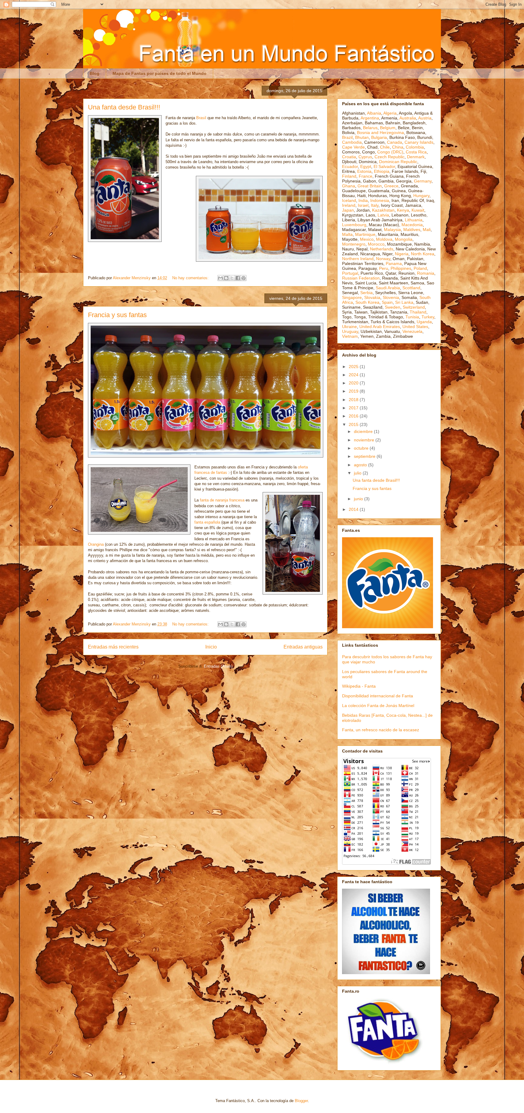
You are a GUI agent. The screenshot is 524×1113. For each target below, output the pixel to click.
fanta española (207, 522)
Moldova (384, 239)
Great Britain (370, 185)
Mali (427, 229)
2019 (354, 391)
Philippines (401, 268)
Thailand (418, 312)
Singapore (352, 297)
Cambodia (352, 142)
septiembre (365, 456)
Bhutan (362, 137)
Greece (391, 185)
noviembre (364, 439)
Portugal (350, 273)
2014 (354, 509)
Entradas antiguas (303, 646)
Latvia (383, 215)
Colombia (415, 147)
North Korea (422, 253)
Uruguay (350, 331)
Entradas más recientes (113, 646)
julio (358, 473)
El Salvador (384, 166)
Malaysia (392, 229)
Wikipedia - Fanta (359, 686)
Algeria (390, 113)
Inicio (211, 646)
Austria (425, 118)
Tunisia (412, 316)
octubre (362, 448)
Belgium (387, 127)
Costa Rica (416, 151)
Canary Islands (419, 142)
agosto (361, 464)
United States (415, 326)
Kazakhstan (383, 210)
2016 (354, 416)
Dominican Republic (398, 161)
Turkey (428, 316)
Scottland (411, 287)
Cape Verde (353, 147)
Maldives (411, 229)
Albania (374, 113)
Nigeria (401, 253)
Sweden (392, 307)
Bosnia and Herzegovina (380, 132)
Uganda (424, 321)
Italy (374, 205)
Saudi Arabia (388, 287)
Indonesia (379, 200)
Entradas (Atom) (218, 666)
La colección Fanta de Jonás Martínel (378, 705)
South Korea (367, 302)
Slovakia (372, 297)
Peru (383, 268)
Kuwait (417, 210)
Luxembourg (354, 224)
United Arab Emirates (379, 326)
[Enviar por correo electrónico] (220, 278)
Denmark (416, 156)
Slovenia (391, 297)
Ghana (348, 185)
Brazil (347, 137)
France (365, 176)
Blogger (301, 1100)
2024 (354, 374)
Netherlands (381, 248)
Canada (394, 142)
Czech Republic (390, 156)
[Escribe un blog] (226, 278)
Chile (385, 147)
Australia (407, 118)
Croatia (349, 156)
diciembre (364, 431)
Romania (425, 273)
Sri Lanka (404, 302)
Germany (423, 181)
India (363, 200)
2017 (354, 407)
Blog (94, 73)
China (397, 147)
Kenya (403, 210)
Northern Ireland (358, 258)
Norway (383, 258)
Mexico (367, 239)
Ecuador (350, 166)
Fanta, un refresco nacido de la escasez (380, 729)
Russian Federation (361, 278)
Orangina (96, 544)
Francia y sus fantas (117, 315)
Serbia (366, 292)
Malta (347, 234)
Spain (387, 302)
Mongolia (403, 239)
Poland (420, 268)
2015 (354, 424)
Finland (349, 176)
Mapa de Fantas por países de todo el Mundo (160, 73)
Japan (348, 210)
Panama (394, 263)
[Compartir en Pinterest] (243, 278)
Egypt (365, 166)
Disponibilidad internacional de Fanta (377, 695)
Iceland (349, 200)
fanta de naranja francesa (222, 500)
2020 (354, 382)
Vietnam (350, 336)
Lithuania (413, 219)
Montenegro (353, 244)
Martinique (365, 234)
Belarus (370, 127)
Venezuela (412, 331)
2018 (354, 399)
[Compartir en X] (232, 278)
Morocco (376, 244)
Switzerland (414, 307)
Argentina (370, 118)
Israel (363, 205)
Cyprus (365, 156)
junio (359, 498)
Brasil (201, 118)
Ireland (348, 205)
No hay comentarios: (191, 278)
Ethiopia (381, 171)
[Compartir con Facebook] (238, 278)
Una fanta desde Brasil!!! (124, 107)
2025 (354, 366)
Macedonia (412, 224)
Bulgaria (379, 137)
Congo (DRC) (390, 151)
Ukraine (349, 326)
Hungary (421, 195)
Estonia (364, 171)
